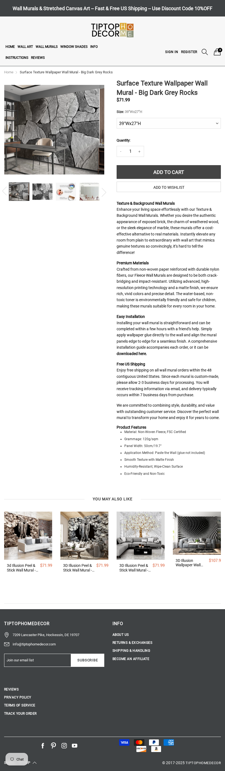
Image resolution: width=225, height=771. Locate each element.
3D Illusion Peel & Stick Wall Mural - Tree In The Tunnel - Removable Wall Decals (134, 568)
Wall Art (25, 47)
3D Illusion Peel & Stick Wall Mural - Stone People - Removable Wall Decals (77, 568)
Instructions (16, 58)
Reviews (38, 58)
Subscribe (87, 660)
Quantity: (123, 140)
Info (94, 47)
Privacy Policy (17, 697)
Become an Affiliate (131, 659)
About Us (121, 635)
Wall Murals (47, 47)
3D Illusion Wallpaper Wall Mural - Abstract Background (189, 563)
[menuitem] (10, 46)
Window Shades (74, 47)
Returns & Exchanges (132, 643)
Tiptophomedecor (203, 763)
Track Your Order (20, 713)
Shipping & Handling (131, 651)
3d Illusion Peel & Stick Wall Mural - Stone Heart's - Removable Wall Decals (21, 568)
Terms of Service (19, 705)
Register (189, 52)
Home (10, 47)
